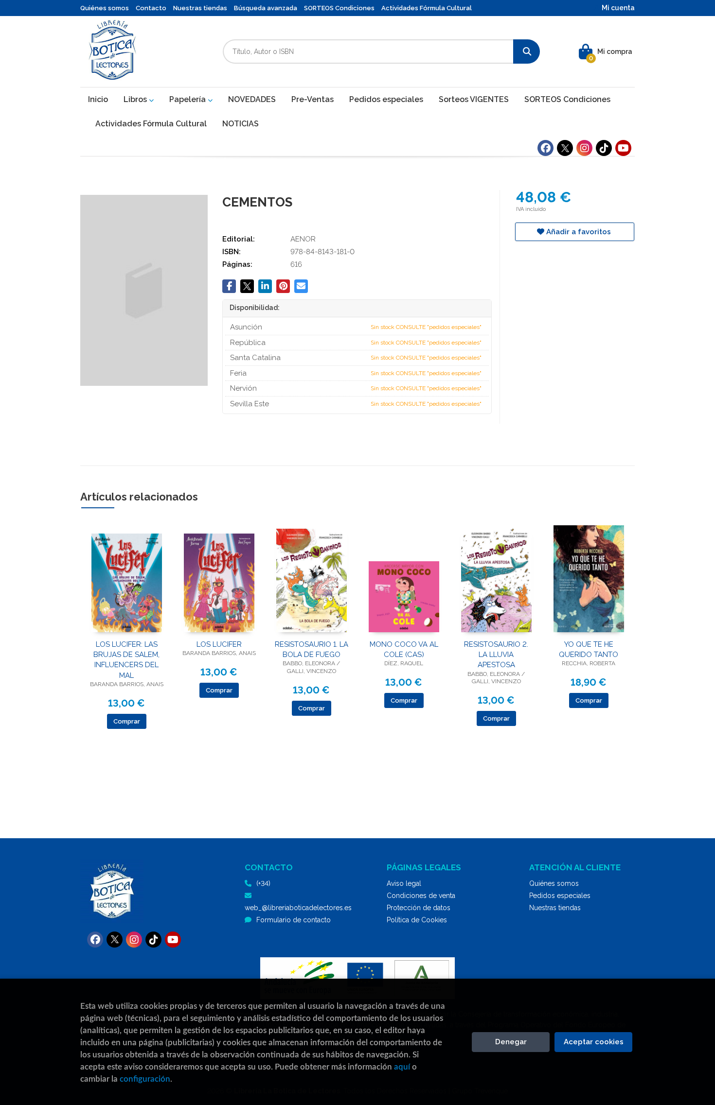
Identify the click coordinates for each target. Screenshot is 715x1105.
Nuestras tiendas (200, 8)
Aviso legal (404, 883)
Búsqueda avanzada (265, 8)
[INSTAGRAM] (584, 148)
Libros (136, 99)
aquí (402, 1067)
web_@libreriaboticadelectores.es (298, 908)
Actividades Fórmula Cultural (426, 8)
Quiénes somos (104, 8)
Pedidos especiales (559, 895)
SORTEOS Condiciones (339, 8)
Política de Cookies (417, 920)
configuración (145, 1079)
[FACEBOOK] (545, 148)
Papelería (188, 99)
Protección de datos (418, 908)
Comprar (126, 721)
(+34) (263, 883)
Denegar (511, 1041)
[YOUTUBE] (623, 148)
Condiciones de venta (421, 895)
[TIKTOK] (604, 148)
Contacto (151, 8)
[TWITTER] (565, 148)
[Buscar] (526, 51)
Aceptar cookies (594, 1041)
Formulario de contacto (293, 920)
